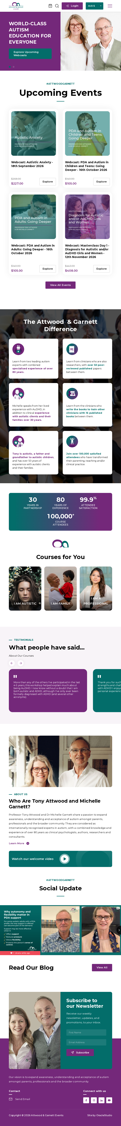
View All (102, 967)
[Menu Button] (110, 6)
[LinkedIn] (101, 1100)
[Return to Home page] (27, 6)
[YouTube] (109, 1100)
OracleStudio (104, 1115)
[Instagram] (94, 1100)
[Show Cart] (50, 6)
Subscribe (82, 1052)
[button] (10, 67)
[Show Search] (57, 6)
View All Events (60, 285)
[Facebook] (86, 1100)
